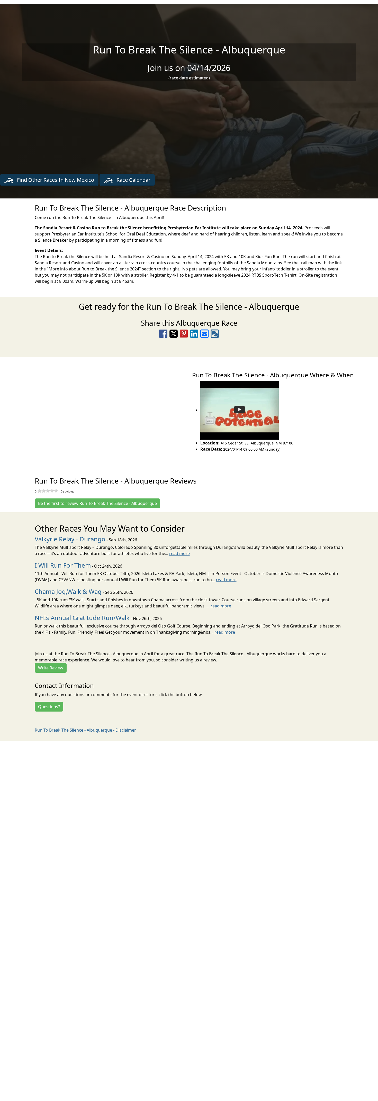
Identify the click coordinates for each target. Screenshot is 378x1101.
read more (179, 553)
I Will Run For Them (63, 565)
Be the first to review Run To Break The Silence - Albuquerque (97, 503)
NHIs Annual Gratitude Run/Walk (82, 617)
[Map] (94, 411)
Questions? (49, 706)
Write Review (50, 668)
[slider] (48, 491)
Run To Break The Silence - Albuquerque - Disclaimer (85, 730)
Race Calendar (132, 179)
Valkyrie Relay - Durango (70, 539)
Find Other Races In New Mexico (55, 179)
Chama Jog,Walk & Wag (68, 591)
